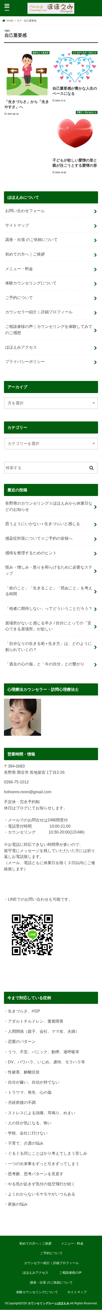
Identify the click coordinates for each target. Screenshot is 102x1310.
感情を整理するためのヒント (31, 553)
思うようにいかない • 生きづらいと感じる (42, 523)
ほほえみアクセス (23, 347)
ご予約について (19, 297)
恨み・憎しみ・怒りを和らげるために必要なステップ (48, 570)
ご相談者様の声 (70, 1272)
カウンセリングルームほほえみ (48, 1303)
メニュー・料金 (19, 268)
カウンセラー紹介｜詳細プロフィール (39, 312)
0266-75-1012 (16, 782)
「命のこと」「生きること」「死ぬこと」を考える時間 (48, 591)
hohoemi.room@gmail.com (27, 792)
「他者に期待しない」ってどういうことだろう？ (48, 608)
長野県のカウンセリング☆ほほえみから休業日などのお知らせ (48, 506)
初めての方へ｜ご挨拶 (25, 254)
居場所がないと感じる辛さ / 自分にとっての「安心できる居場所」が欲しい (48, 626)
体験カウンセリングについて (31, 283)
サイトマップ (17, 225)
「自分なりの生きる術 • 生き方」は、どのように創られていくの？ (48, 646)
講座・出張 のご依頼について (31, 239)
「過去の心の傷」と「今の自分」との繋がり (44, 664)
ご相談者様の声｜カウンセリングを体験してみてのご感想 (48, 329)
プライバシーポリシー (25, 361)
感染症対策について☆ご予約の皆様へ (39, 538)
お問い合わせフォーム (25, 210)
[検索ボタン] (91, 467)
